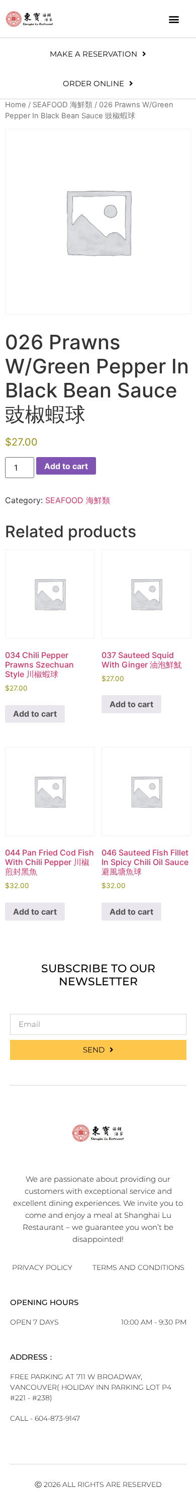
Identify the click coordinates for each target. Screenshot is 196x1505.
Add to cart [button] (35, 714)
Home (15, 104)
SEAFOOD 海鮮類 (62, 104)
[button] (174, 19)
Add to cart (66, 466)
